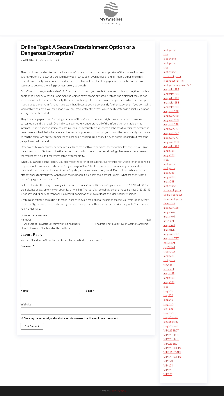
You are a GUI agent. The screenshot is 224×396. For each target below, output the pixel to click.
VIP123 (168, 369)
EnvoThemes (118, 390)
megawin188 (171, 207)
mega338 (169, 150)
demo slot (169, 203)
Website (26, 304)
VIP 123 (168, 361)
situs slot (169, 221)
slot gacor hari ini (174, 80)
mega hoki (169, 229)
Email (90, 290)
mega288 (169, 172)
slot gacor (169, 50)
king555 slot (171, 317)
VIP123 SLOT (171, 330)
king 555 (168, 304)
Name (25, 290)
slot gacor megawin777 (177, 85)
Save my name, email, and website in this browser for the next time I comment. (71, 318)
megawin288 (171, 111)
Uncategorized (39, 215)
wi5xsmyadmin (45, 60)
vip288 (168, 264)
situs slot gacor (172, 76)
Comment (27, 246)
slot (166, 54)
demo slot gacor (173, 194)
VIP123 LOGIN (172, 348)
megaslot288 (171, 89)
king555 (168, 291)
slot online (170, 58)
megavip (169, 256)
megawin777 (171, 128)
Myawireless (111, 19)
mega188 (169, 273)
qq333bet (169, 242)
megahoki (169, 212)
